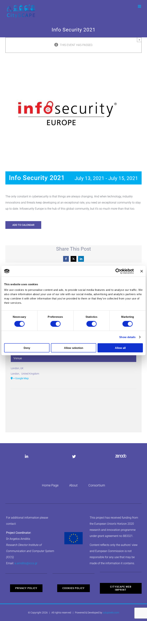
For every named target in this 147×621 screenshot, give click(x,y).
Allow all (120, 347)
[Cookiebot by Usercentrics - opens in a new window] (118, 271)
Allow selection (73, 347)
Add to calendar (23, 224)
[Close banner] (141, 271)
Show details (127, 336)
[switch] (55, 324)
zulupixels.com (111, 612)
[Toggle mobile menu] (140, 6)
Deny (27, 347)
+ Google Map (21, 378)
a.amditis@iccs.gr (26, 563)
